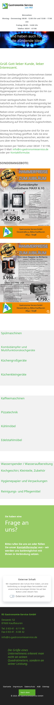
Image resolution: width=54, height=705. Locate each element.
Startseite (7, 686)
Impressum (18, 686)
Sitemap (45, 686)
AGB (38, 686)
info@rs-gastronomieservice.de (30, 149)
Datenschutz (29, 686)
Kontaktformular (27, 547)
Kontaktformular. (20, 152)
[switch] (11, 597)
